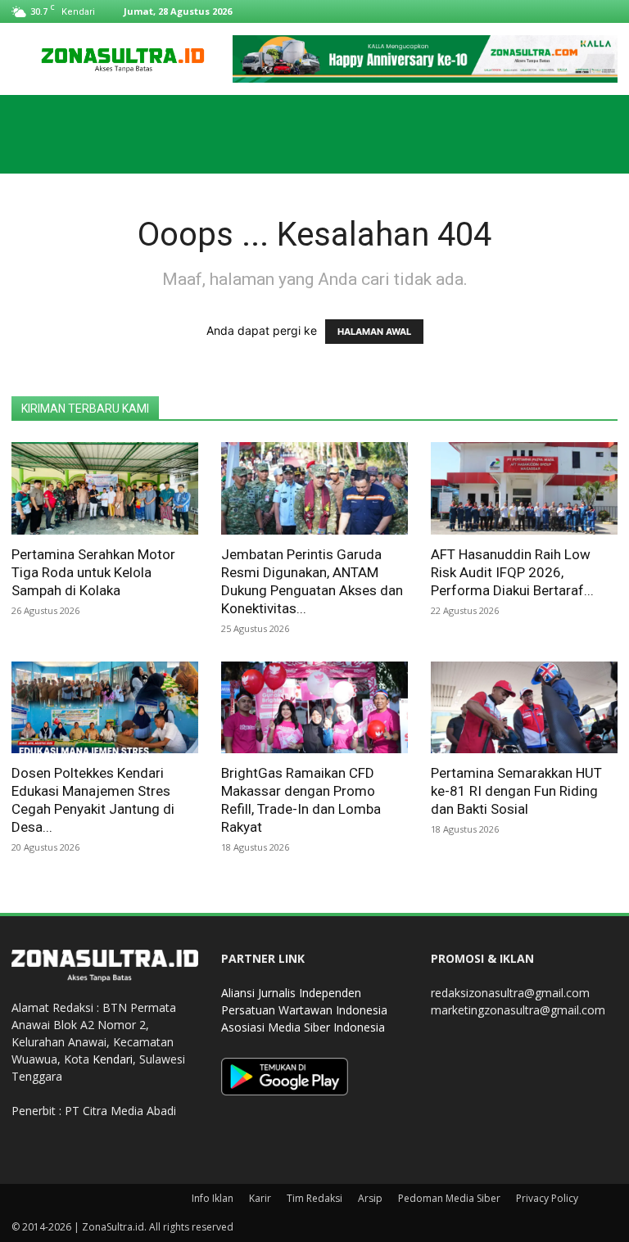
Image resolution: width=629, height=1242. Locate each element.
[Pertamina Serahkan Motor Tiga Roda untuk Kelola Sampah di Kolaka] (104, 488)
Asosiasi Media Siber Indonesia (303, 1027)
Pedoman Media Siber (449, 1198)
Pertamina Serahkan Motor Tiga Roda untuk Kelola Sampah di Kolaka (93, 572)
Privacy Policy (547, 1198)
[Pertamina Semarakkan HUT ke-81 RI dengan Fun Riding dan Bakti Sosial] (524, 708)
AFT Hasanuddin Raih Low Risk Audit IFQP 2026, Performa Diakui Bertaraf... (512, 572)
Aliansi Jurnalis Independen (291, 992)
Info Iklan (212, 1198)
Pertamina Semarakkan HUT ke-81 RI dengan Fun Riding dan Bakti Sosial (516, 791)
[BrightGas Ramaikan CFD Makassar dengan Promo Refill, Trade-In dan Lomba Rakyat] (314, 708)
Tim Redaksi (314, 1198)
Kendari (113, 1059)
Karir (260, 1198)
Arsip (370, 1198)
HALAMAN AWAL (374, 331)
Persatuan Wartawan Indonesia (304, 1010)
